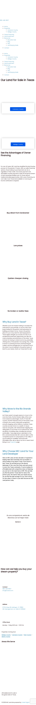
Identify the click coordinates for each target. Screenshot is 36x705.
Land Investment (9, 36)
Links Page (5, 671)
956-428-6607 (4, 20)
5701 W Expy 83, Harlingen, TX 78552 (13, 607)
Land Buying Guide (13, 45)
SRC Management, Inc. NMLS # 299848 (14, 609)
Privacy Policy (6, 666)
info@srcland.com (8, 590)
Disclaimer (6, 668)
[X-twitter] (8, 646)
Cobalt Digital (25, 702)
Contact (6, 48)
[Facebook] (4, 646)
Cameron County (13, 30)
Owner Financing (9, 34)
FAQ (9, 43)
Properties (7, 28)
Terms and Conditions (9, 663)
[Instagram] (13, 646)
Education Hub (12, 40)
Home (6, 26)
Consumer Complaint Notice (11, 660)
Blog (9, 42)
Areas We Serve (8, 641)
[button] (18, 50)
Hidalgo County (12, 32)
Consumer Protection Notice (11, 657)
